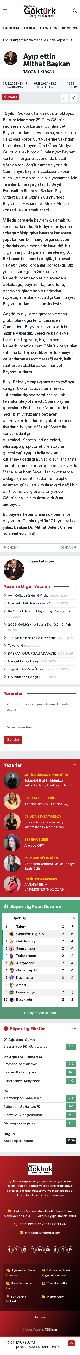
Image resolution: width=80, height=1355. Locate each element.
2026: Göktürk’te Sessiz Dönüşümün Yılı (39, 625)
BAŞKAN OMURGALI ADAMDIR (32, 653)
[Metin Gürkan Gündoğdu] (12, 780)
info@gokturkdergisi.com (42, 1232)
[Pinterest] (24, 1249)
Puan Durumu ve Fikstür (20, 1286)
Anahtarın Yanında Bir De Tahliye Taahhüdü (49, 866)
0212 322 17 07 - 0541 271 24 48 (43, 1224)
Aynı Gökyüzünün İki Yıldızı (29, 596)
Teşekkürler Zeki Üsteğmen (30, 669)
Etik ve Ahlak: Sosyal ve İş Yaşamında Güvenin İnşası (44, 825)
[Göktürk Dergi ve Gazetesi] (40, 11)
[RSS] (70, 1249)
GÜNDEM (11, 28)
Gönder (13, 740)
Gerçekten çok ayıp (24, 661)
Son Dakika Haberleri (16, 1299)
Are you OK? (34, 845)
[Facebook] (9, 1249)
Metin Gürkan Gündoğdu (46, 775)
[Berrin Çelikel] (12, 842)
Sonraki (67, 547)
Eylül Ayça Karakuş (40, 879)
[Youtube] (47, 1249)
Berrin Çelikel (36, 839)
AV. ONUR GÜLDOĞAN (41, 858)
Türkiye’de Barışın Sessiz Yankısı (33, 638)
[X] (16, 1249)
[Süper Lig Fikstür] (74, 1029)
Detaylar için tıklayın (40, 1013)
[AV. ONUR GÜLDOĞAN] (12, 863)
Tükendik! (16, 646)
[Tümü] (74, 765)
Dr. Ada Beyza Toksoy (42, 816)
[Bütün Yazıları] (74, 586)
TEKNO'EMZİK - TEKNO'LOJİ (46, 804)
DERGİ (29, 28)
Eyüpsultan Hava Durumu (20, 1273)
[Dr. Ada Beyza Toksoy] (12, 822)
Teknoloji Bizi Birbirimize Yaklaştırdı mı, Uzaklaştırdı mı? (48, 783)
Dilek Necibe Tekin (39, 798)
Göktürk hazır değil (23, 677)
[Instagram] (32, 1249)
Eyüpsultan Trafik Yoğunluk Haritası (56, 1273)
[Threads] (63, 1249)
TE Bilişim (50, 1329)
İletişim (40, 1317)
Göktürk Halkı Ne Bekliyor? (29, 603)
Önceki (12, 547)
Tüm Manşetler (57, 1283)
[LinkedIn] (40, 1249)
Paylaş (12, 97)
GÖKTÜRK (48, 28)
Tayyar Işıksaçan (38, 71)
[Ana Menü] (5, 11)
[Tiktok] (55, 1249)
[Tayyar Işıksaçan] (11, 58)
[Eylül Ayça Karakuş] (12, 884)
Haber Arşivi (55, 1296)
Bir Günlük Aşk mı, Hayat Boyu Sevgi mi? (39, 611)
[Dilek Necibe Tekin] (12, 801)
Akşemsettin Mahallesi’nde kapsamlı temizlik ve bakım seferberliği (40, 40)
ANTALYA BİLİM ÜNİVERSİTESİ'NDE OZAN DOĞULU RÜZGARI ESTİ (44, 887)
